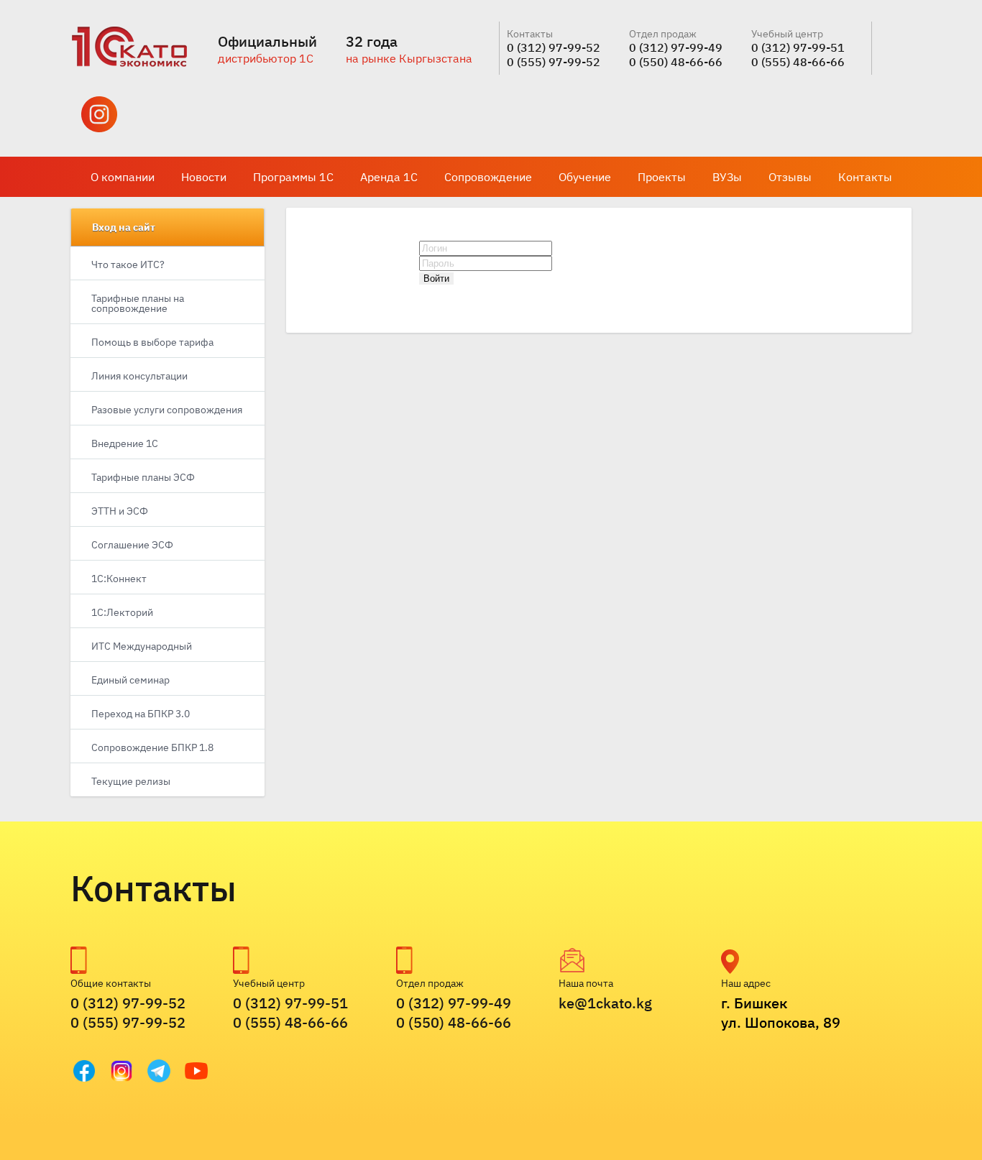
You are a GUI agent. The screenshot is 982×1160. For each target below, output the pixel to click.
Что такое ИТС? (128, 264)
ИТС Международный (141, 646)
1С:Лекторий (122, 612)
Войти (436, 278)
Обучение (585, 177)
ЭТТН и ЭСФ (119, 511)
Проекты (662, 177)
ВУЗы (727, 177)
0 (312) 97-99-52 (553, 47)
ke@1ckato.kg (605, 1003)
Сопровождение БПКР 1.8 (152, 747)
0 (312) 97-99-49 (675, 47)
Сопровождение (488, 177)
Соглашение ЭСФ (132, 544)
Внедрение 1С (124, 443)
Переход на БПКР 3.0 (140, 713)
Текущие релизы (130, 781)
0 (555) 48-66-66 (798, 62)
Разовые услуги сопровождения (166, 409)
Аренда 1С (389, 177)
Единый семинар (130, 679)
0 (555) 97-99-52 (553, 62)
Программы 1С (293, 177)
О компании (123, 177)
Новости (203, 177)
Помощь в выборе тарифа (152, 342)
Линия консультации (139, 375)
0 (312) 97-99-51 (798, 47)
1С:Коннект (119, 578)
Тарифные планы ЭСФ (143, 477)
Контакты (865, 177)
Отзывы (790, 177)
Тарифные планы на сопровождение (137, 303)
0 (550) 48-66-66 (675, 62)
